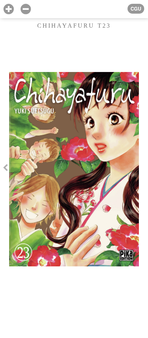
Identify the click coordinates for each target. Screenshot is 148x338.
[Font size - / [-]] (25, 9)
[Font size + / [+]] (8, 9)
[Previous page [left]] (5, 169)
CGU (136, 8)
